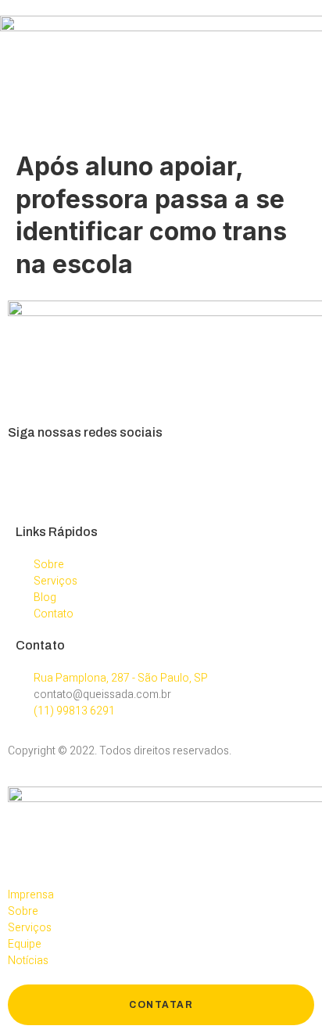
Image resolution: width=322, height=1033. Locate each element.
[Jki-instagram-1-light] (68, 476)
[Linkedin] (110, 476)
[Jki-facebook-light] (27, 476)
